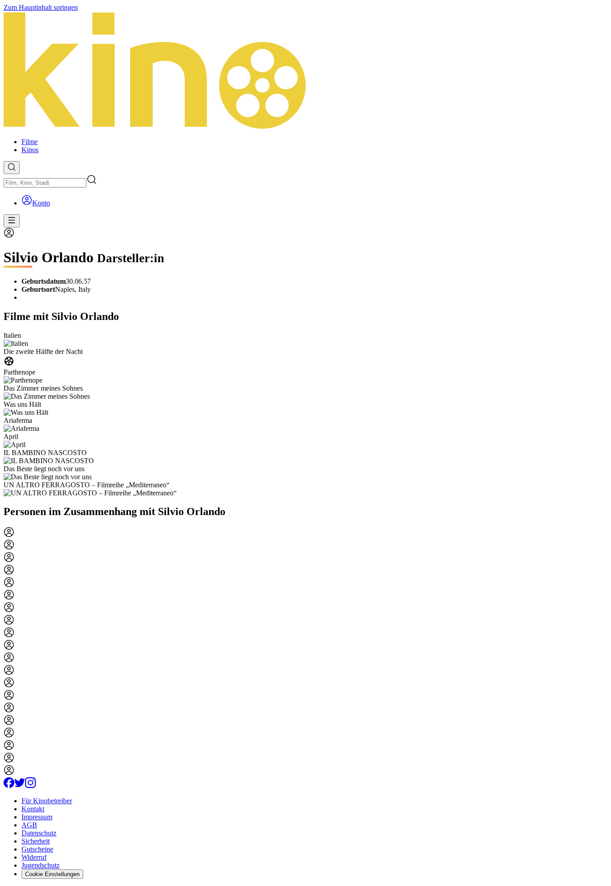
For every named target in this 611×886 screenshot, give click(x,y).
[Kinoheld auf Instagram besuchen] (30, 785)
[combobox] (45, 182)
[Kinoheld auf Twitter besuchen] (19, 785)
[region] (305, 414)
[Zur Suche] (12, 167)
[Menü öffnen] (12, 220)
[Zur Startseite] (305, 71)
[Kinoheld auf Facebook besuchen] (9, 785)
